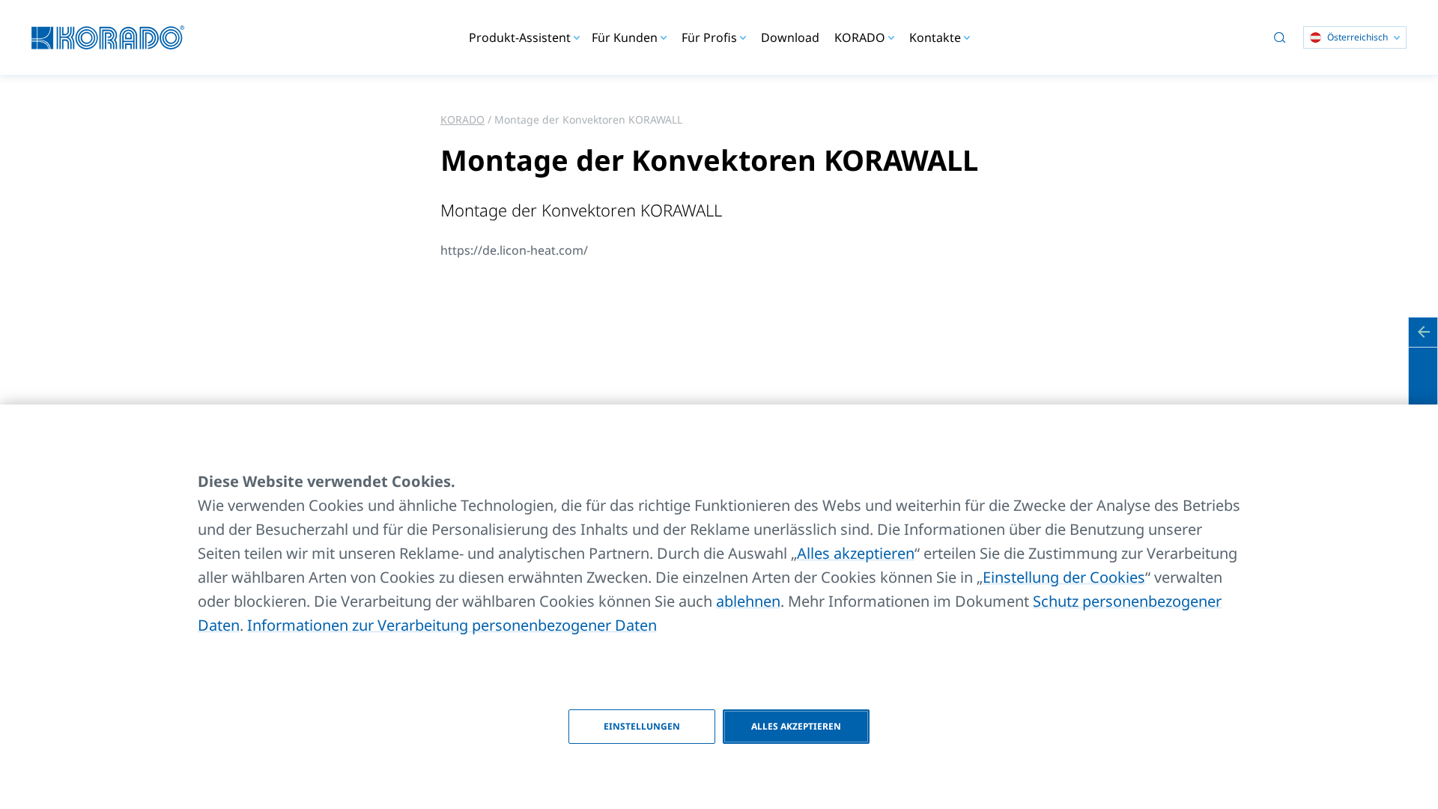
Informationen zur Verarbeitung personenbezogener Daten (452, 625)
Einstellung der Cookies (1064, 577)
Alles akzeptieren (855, 553)
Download (790, 37)
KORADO (462, 119)
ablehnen (748, 601)
